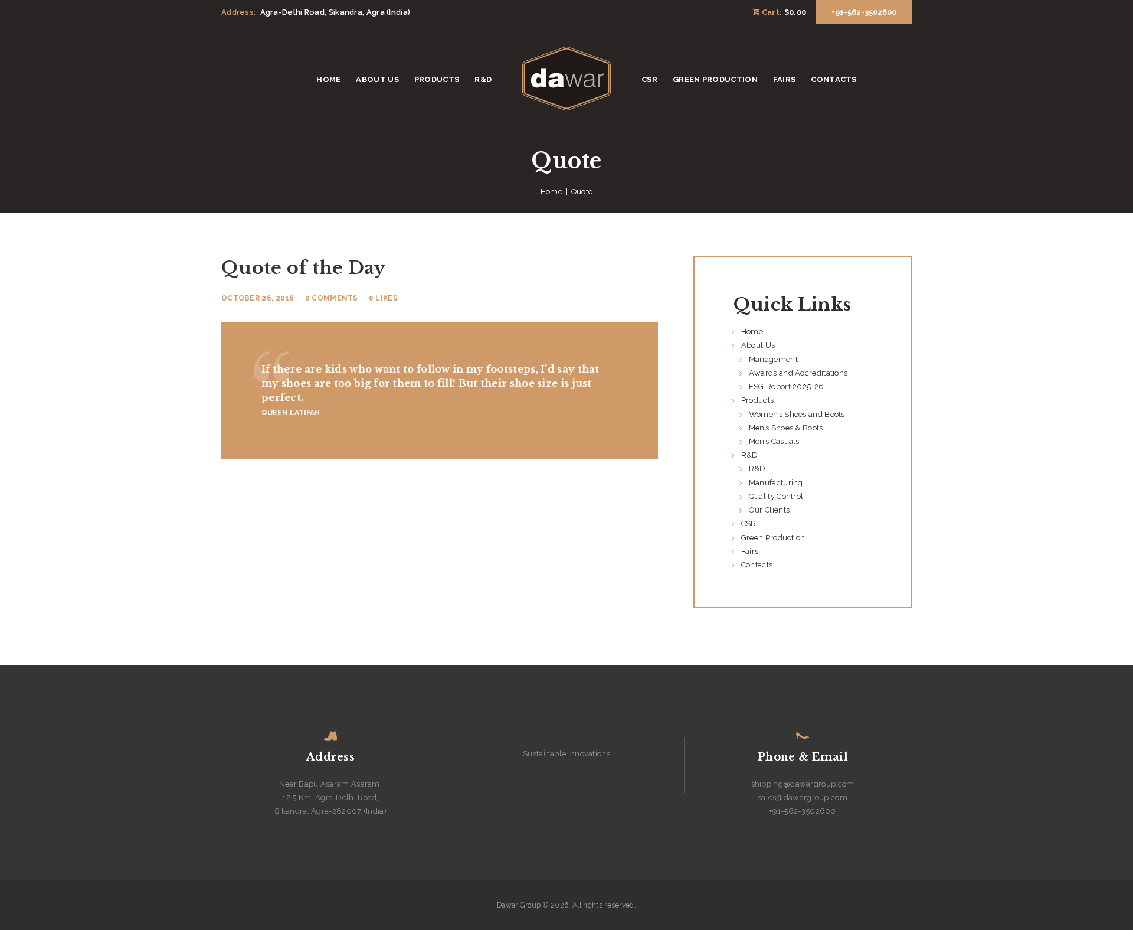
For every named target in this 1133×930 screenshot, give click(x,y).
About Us (758, 345)
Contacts (756, 564)
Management (773, 359)
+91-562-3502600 (802, 811)
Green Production (773, 537)
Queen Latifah (290, 413)
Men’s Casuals (774, 441)
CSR (749, 523)
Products (757, 400)
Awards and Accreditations (798, 372)
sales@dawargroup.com (802, 797)
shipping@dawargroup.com (802, 783)
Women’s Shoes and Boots (797, 414)
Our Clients (769, 509)
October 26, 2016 (257, 298)
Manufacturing (776, 482)
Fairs (750, 551)
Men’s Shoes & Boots (786, 427)
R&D (749, 455)
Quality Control (776, 496)
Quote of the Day (303, 268)
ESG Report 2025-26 (786, 386)
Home (551, 191)
